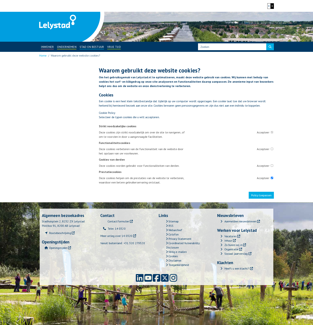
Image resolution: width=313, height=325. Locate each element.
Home (43, 55)
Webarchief (175, 230)
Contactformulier (118, 221)
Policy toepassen (261, 195)
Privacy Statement (179, 239)
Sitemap (173, 221)
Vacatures (230, 236)
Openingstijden (58, 248)
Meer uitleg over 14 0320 (116, 236)
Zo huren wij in (233, 245)
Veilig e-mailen (177, 252)
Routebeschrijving (60, 233)
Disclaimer (174, 260)
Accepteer (263, 132)
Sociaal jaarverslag (236, 253)
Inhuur (228, 240)
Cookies (173, 256)
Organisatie (231, 249)
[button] (47, 47)
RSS (170, 225)
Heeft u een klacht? (236, 268)
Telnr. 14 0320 (117, 228)
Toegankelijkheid (178, 265)
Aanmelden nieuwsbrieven (240, 221)
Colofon (173, 234)
